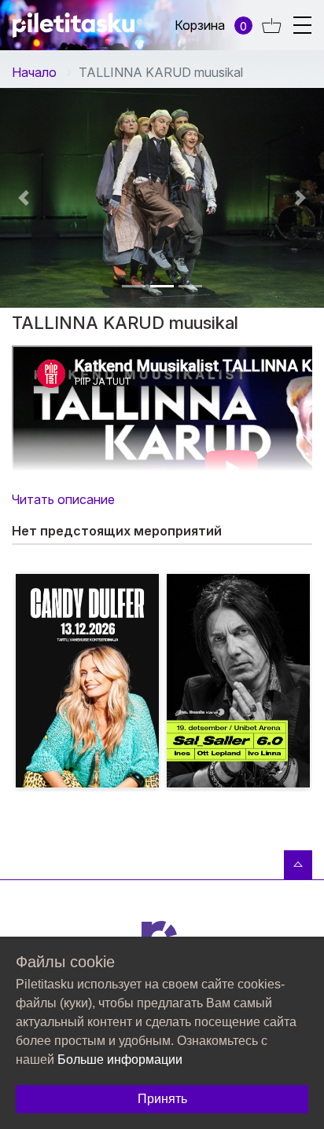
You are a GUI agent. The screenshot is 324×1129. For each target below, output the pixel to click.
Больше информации (119, 1059)
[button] (133, 286)
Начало (34, 72)
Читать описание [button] (63, 499)
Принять (162, 1098)
